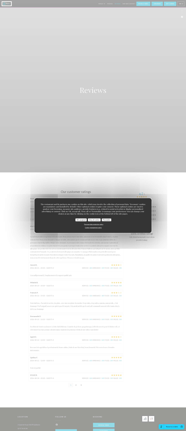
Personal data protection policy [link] (93, 224)
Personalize (106, 220)
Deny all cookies (94, 220)
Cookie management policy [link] (93, 227)
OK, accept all (81, 220)
